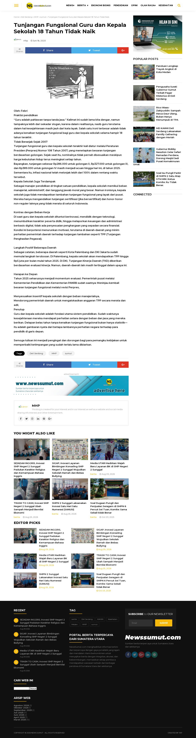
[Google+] (123, 50)
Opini (134, 5)
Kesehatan (166, 5)
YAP (180, 733)
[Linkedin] (38, 418)
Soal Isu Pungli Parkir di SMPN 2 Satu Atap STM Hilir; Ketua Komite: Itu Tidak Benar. (168, 179)
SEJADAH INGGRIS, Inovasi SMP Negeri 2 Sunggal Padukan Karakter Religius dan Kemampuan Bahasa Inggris (29, 469)
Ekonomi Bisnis (101, 5)
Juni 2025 (19, 715)
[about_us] (23, 406)
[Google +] (141, 655)
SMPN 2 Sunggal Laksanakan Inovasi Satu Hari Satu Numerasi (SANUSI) (69, 506)
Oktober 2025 (21, 707)
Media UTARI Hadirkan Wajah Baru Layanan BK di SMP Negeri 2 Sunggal (109, 466)
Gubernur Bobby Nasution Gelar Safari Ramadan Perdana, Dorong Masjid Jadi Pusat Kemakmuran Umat (157, 157)
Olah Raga (148, 5)
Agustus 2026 (21, 705)
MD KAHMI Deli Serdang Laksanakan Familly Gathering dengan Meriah (168, 133)
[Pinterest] (44, 418)
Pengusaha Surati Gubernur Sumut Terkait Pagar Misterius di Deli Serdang (166, 92)
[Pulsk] (154, 655)
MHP (36, 17)
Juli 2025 (18, 712)
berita (93, 474)
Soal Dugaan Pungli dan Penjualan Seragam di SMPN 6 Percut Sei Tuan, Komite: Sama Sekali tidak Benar (108, 508)
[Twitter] (26, 418)
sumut (43, 17)
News (69, 5)
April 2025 (19, 717)
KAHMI (100, 619)
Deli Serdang (26, 17)
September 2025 (23, 710)
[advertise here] (157, 53)
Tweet (96, 50)
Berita (81, 5)
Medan (75, 624)
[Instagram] (32, 418)
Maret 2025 (20, 719)
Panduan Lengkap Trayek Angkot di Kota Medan (167, 69)
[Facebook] (20, 418)
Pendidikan (121, 5)
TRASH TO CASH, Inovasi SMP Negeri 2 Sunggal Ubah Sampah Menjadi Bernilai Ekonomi (31, 508)
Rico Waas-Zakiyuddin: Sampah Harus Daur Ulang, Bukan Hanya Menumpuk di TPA (168, 113)
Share (49, 50)
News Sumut (37, 733)
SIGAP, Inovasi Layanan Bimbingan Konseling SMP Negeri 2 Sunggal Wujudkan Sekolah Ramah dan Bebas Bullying (69, 469)
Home (16, 17)
